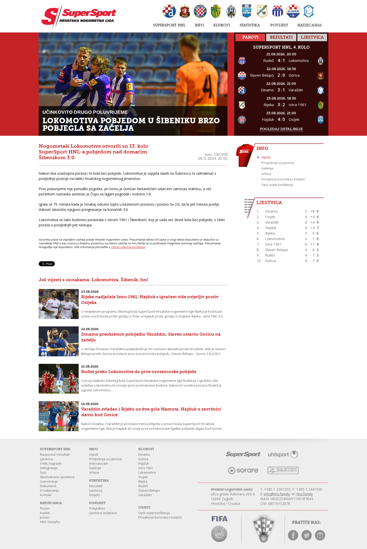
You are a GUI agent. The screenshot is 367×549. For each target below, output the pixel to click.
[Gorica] (185, 11)
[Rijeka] (262, 11)
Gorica (143, 459)
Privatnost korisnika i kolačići (283, 179)
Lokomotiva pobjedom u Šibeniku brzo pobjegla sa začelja (131, 124)
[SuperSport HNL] (77, 17)
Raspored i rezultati (55, 454)
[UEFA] (219, 533)
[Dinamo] (169, 11)
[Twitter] (306, 539)
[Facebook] (293, 539)
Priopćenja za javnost (277, 162)
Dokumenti (48, 486)
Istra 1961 (145, 468)
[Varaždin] (308, 11)
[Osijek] (246, 11)
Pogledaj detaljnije (281, 129)
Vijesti (265, 157)
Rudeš (143, 486)
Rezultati (95, 486)
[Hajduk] (200, 11)
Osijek (143, 477)
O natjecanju (49, 490)
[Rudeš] (277, 11)
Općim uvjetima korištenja (128, 247)
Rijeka (143, 481)
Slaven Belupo (149, 490)
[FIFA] (219, 519)
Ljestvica (46, 459)
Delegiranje (48, 468)
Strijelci (94, 495)
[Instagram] (320, 539)
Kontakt (46, 495)
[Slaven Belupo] (293, 11)
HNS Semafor (50, 522)
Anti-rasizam (98, 463)
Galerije (267, 168)
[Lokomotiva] (231, 11)
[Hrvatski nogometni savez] (263, 528)
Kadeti (45, 513)
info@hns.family (277, 494)
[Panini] (283, 473)
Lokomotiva (147, 472)
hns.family (305, 494)
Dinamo (144, 454)
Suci (43, 472)
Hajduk (143, 463)
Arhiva (266, 173)
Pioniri (44, 508)
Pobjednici (97, 508)
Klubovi (221, 24)
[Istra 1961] (215, 11)
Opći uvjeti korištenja (277, 184)
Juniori (44, 517)
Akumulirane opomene (57, 477)
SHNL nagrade (51, 463)
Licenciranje (49, 481)
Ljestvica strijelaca (103, 513)
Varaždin (145, 495)
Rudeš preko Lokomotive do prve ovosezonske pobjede (138, 371)
